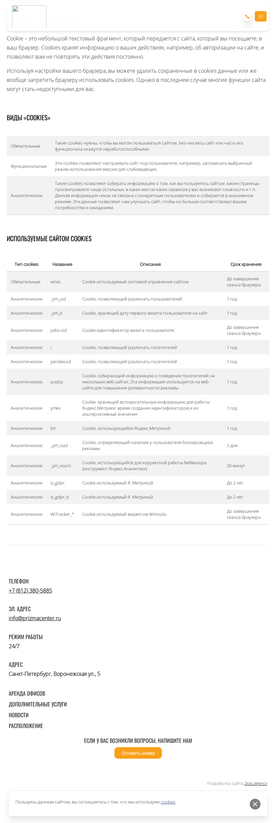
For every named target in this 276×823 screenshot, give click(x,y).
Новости (19, 715)
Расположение (26, 726)
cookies (168, 802)
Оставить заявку (138, 753)
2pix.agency (255, 783)
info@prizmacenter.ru (35, 618)
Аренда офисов (27, 693)
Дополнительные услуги (38, 704)
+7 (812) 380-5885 (30, 590)
